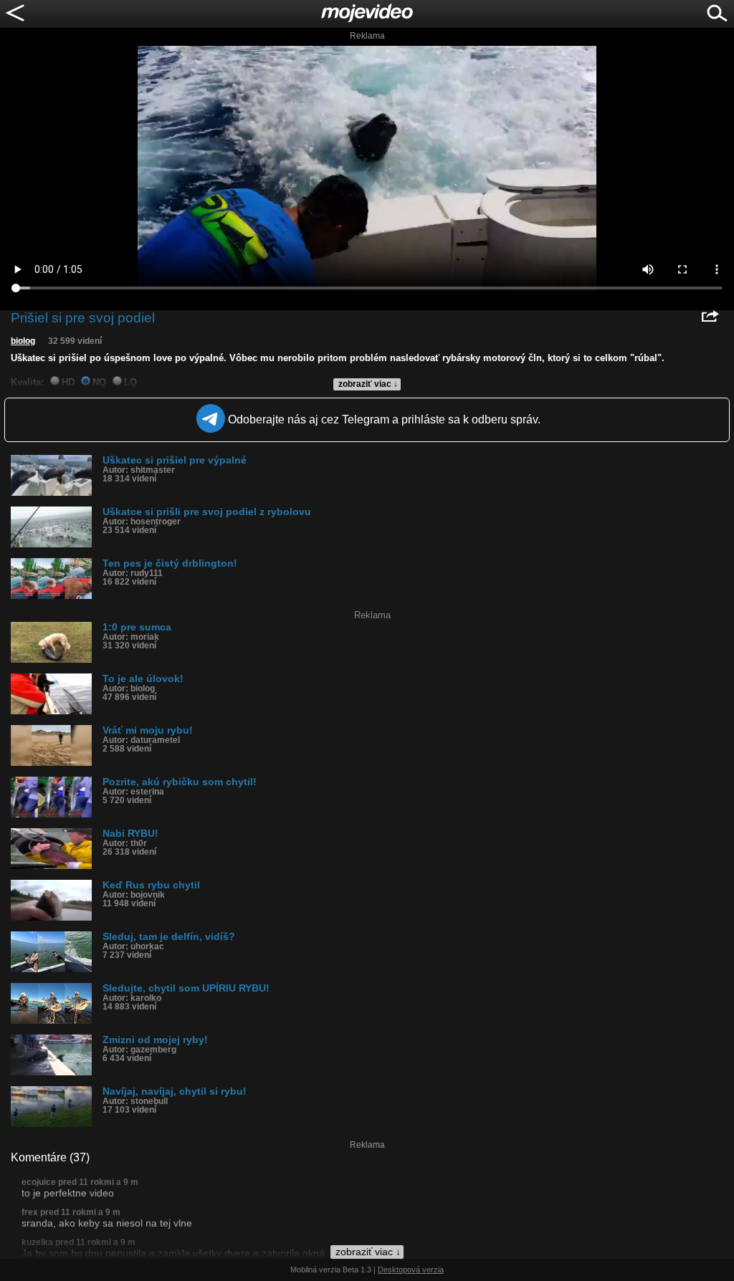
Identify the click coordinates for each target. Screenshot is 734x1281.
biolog (23, 341)
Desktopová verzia (411, 1269)
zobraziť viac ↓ (368, 384)
